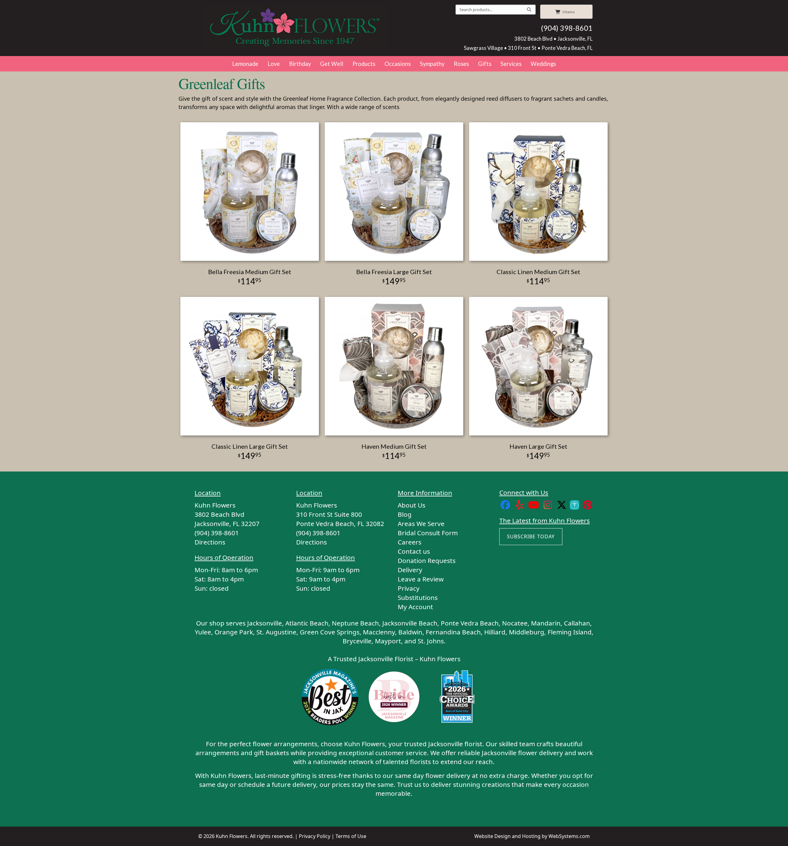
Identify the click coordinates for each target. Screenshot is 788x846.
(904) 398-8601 (567, 28)
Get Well (331, 63)
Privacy (409, 588)
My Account (415, 606)
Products (363, 63)
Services (511, 63)
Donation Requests (427, 560)
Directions (210, 542)
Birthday (300, 63)
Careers (409, 542)
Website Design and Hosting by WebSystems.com (532, 836)
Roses (461, 63)
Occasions (397, 63)
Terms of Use (351, 836)
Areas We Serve (421, 523)
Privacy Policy (314, 836)
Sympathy (432, 63)
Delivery (410, 569)
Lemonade (245, 63)
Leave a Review (421, 579)
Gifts (484, 63)
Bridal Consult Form (428, 532)
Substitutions (418, 597)
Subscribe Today (531, 536)
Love (273, 63)
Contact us (414, 551)
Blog (405, 514)
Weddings (543, 63)
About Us (411, 505)
